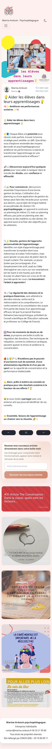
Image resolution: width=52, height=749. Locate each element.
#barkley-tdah (42, 91)
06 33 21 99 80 (39, 730)
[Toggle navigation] (6, 25)
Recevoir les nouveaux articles (26, 474)
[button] (9, 432)
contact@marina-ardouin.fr (19, 730)
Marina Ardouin (19, 88)
